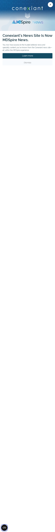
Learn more (27, 56)
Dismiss (27, 62)
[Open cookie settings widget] (4, 528)
